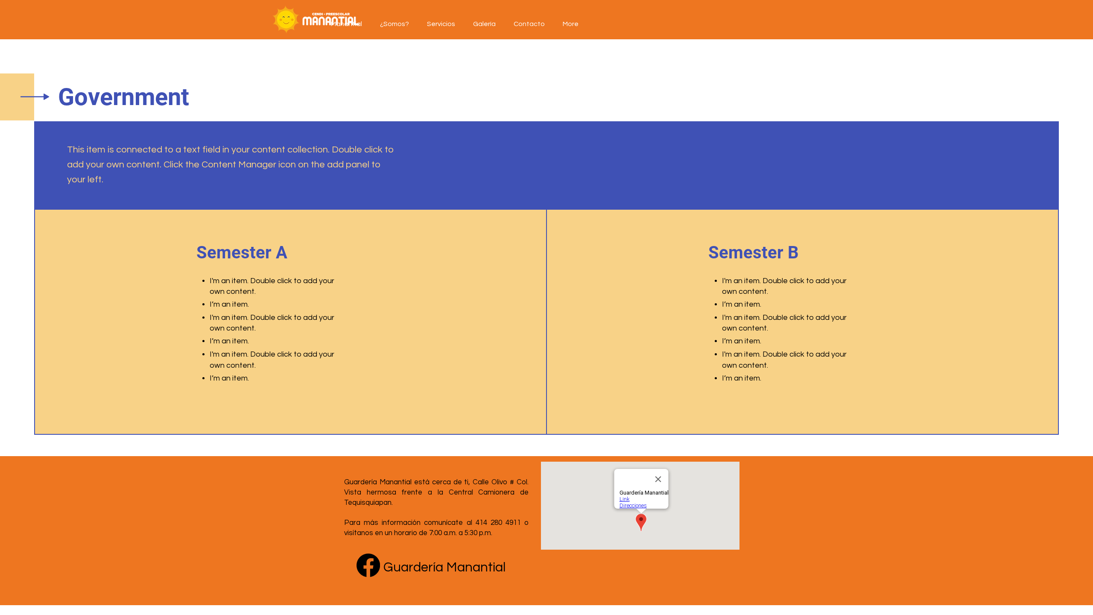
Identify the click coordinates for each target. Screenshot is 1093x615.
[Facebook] (368, 565)
